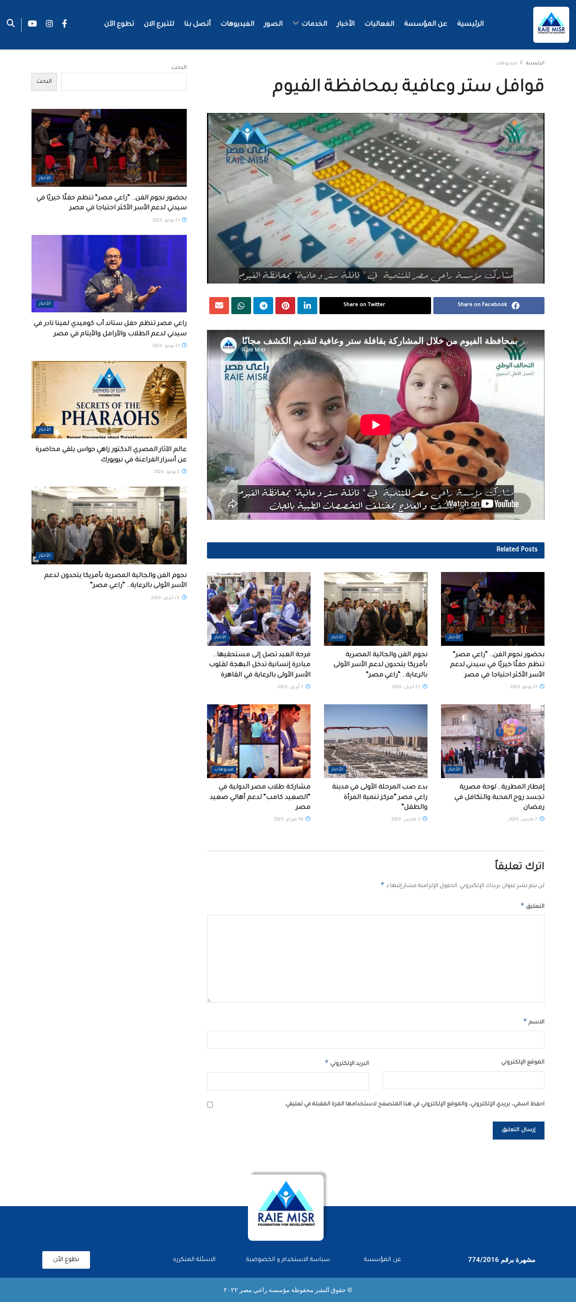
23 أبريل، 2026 (407, 687)
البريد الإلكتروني (346, 1062)
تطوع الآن (119, 24)
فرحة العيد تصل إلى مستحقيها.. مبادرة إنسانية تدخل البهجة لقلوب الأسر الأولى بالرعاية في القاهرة (259, 665)
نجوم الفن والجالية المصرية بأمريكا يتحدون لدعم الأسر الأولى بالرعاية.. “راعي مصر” (380, 665)
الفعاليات (379, 24)
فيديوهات (506, 63)
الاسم (533, 1021)
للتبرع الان (159, 24)
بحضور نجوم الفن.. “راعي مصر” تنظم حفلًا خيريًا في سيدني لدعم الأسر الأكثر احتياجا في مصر (497, 665)
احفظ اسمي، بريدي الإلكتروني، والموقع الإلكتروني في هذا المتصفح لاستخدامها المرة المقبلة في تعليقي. (414, 1104)
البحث (179, 68)
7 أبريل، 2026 (291, 687)
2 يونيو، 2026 (167, 472)
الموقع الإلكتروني (522, 1062)
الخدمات (314, 24)
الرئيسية (470, 24)
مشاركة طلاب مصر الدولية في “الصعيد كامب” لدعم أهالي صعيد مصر (260, 797)
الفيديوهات (237, 24)
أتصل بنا (197, 24)
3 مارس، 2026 (407, 819)
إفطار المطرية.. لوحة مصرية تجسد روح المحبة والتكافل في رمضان (499, 797)
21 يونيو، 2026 (524, 687)
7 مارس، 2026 (524, 819)
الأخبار (346, 24)
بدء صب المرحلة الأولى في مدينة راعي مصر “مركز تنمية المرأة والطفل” (380, 797)
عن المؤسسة (425, 24)
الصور (273, 24)
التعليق (532, 905)
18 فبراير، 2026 (289, 819)
